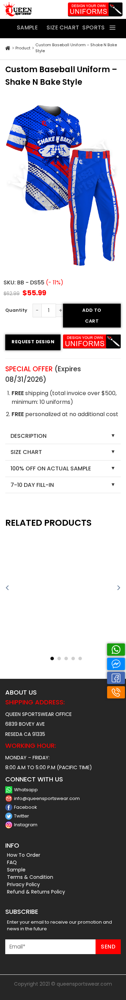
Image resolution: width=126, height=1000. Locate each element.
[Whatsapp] (116, 649)
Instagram (25, 824)
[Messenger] (116, 664)
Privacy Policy (23, 884)
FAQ (12, 862)
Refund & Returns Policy (36, 891)
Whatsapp (26, 789)
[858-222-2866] (116, 692)
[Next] (118, 587)
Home (7, 48)
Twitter (21, 816)
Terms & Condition (30, 877)
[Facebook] (116, 678)
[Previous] (7, 587)
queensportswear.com (84, 983)
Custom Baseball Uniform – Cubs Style (32, 650)
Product (22, 48)
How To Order (23, 854)
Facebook (25, 807)
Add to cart (91, 315)
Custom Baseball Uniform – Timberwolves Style (94, 650)
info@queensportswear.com (47, 798)
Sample (16, 869)
